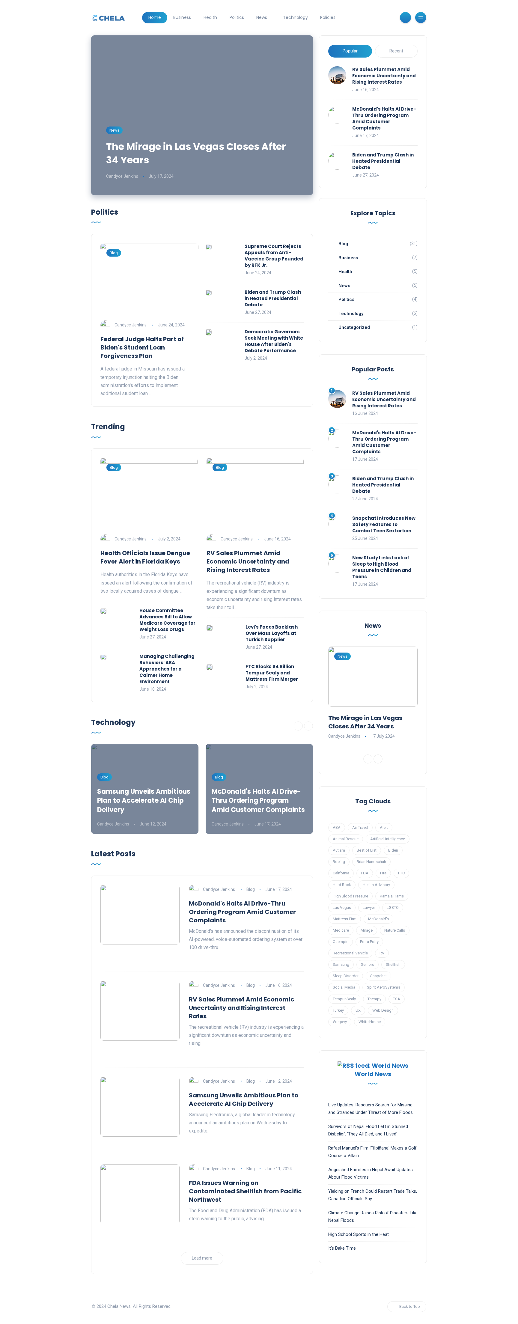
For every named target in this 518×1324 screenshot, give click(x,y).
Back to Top (409, 1306)
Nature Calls (394, 930)
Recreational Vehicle (350, 953)
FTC (401, 873)
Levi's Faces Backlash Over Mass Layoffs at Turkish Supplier (272, 633)
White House (370, 1021)
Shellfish (393, 964)
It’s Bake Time (342, 1248)
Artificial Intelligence (387, 839)
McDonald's (378, 919)
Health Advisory (376, 884)
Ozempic (340, 941)
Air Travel (360, 827)
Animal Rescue (346, 839)
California (341, 873)
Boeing (339, 861)
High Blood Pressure (350, 896)
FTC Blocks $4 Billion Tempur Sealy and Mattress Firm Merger (272, 672)
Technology (295, 17)
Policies (327, 17)
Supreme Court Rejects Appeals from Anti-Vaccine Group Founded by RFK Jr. (274, 255)
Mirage (367, 930)
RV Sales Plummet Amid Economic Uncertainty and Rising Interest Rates (384, 75)
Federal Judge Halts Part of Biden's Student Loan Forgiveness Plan (142, 347)
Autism (339, 850)
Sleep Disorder (346, 976)
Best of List (367, 850)
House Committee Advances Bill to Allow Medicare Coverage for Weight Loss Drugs (167, 619)
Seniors (367, 964)
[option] (144, 789)
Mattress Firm (344, 919)
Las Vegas (342, 907)
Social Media (344, 987)
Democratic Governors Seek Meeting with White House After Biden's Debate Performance (274, 341)
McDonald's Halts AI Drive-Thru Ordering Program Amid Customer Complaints (384, 118)
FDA (364, 873)
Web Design (383, 1010)
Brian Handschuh (371, 861)
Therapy (374, 999)
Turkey (338, 1010)
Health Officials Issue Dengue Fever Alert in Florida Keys (145, 557)
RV (382, 953)
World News (373, 1074)
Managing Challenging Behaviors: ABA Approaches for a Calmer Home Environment (167, 669)
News (261, 17)
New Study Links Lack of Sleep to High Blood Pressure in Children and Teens (381, 567)
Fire (383, 873)
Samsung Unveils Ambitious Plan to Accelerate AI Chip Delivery (143, 801)
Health (210, 17)
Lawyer (369, 907)
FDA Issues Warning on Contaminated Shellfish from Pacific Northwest (245, 1191)
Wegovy (340, 1021)
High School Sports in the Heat (358, 1234)
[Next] (308, 726)
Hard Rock (342, 884)
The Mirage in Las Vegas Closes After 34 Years (196, 153)
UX (358, 1010)
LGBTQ (393, 907)
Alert (384, 827)
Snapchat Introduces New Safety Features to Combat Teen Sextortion (383, 524)
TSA (396, 999)
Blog (114, 253)
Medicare (341, 930)
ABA (337, 827)
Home (154, 17)
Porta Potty (369, 941)
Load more (202, 1258)
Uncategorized (354, 327)
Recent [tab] (396, 51)
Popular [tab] (350, 51)
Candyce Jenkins (122, 176)
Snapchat (378, 976)
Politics (237, 17)
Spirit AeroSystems (383, 987)
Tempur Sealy (344, 999)
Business (182, 17)
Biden (393, 850)
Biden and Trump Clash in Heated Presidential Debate (383, 161)
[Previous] (298, 726)
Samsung (341, 964)
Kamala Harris (392, 896)
